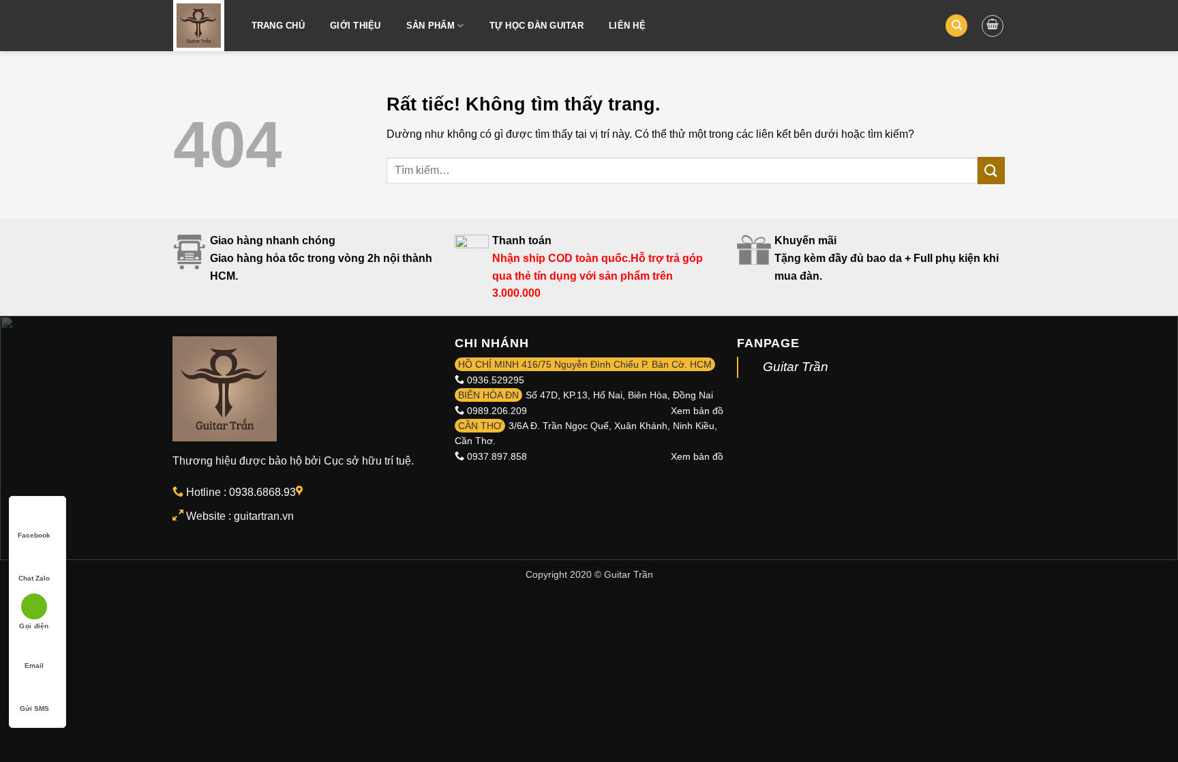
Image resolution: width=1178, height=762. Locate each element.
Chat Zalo (34, 578)
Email (34, 665)
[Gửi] (991, 170)
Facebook (34, 535)
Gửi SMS (34, 708)
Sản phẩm (430, 25)
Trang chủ (278, 25)
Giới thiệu (355, 25)
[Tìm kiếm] (956, 25)
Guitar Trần (795, 367)
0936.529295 (495, 380)
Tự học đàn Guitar (536, 25)
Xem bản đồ (697, 410)
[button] (992, 26)
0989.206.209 (497, 410)
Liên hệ (627, 25)
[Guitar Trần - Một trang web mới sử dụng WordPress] (198, 25)
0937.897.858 (497, 456)
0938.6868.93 (262, 492)
